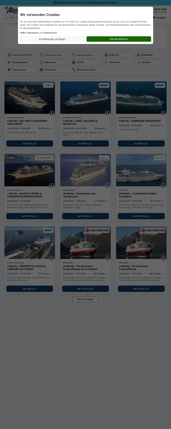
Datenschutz (50, 32)
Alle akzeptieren (119, 39)
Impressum (32, 32)
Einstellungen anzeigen (52, 39)
